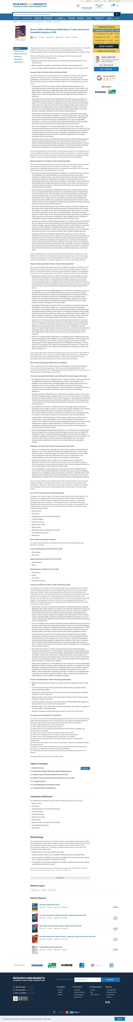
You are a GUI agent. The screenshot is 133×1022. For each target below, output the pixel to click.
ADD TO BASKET (106, 46)
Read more (60, 878)
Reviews (60, 994)
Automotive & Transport (71, 18)
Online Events (111, 994)
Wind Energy (35, 890)
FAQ (105, 1)
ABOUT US (88, 1)
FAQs (91, 992)
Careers (60, 992)
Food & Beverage (89, 18)
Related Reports (18, 62)
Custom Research (79, 994)
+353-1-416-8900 (99, 5)
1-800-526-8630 (86, 8)
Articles (109, 997)
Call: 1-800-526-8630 (106, 65)
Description (17, 48)
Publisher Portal (111, 992)
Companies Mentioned (20, 54)
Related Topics (18, 59)
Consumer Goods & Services (99, 18)
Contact (92, 990)
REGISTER (110, 980)
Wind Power (52, 890)
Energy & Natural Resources (60, 18)
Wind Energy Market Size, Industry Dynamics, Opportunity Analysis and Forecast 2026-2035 (67, 936)
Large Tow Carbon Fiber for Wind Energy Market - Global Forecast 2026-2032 (62, 915)
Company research (79, 992)
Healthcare (16, 18)
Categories (77, 990)
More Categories (109, 18)
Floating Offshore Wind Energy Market (50, 947)
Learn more (47, 1019)
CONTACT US (97, 1)
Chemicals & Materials (37, 18)
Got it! (120, 1019)
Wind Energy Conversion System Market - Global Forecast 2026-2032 (60, 926)
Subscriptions (78, 997)
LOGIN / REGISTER (115, 1)
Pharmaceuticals (27, 18)
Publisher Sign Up (111, 990)
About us (60, 990)
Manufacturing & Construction (48, 18)
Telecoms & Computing (80, 18)
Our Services (117, 18)
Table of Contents (19, 51)
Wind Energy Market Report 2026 (49, 905)
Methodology (17, 56)
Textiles (43, 890)
